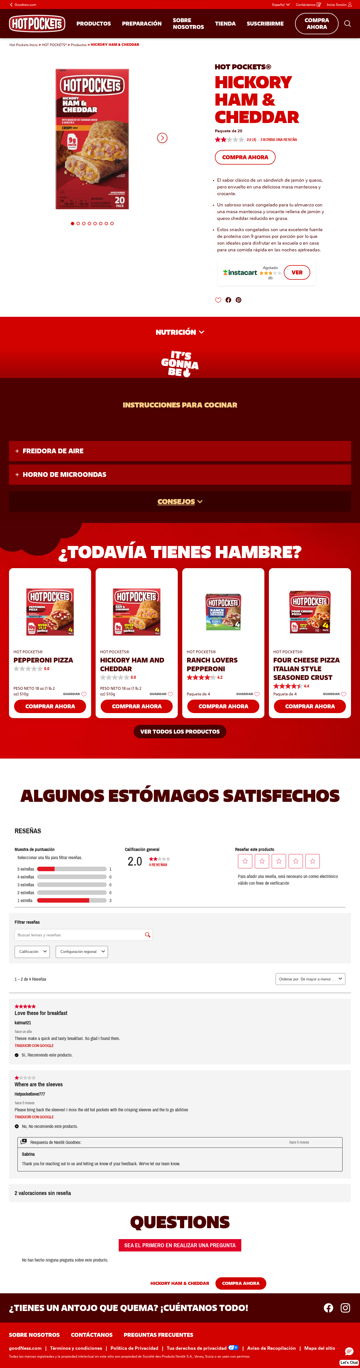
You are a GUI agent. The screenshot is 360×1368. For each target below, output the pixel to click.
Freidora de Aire (53, 451)
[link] (297, 272)
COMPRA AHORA (317, 23)
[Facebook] (331, 1308)
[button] (162, 138)
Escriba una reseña (279, 139)
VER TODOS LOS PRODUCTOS (180, 731)
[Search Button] (347, 23)
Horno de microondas (64, 474)
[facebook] (230, 300)
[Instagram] (345, 1308)
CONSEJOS (176, 501)
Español (278, 4)
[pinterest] (240, 300)
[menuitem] (93, 24)
